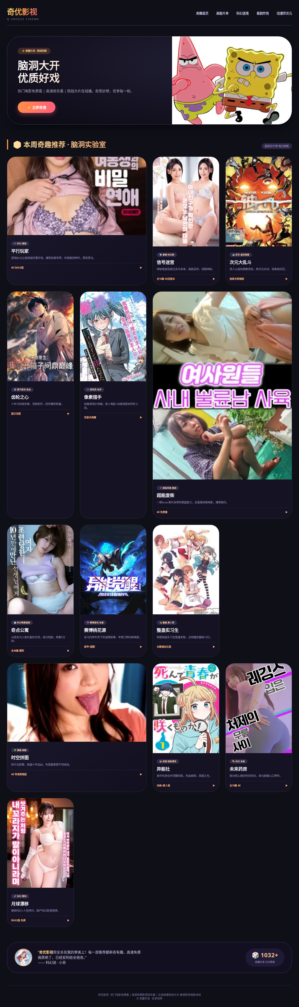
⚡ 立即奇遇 (36, 107)
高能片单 (222, 13)
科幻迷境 (242, 13)
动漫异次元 (284, 13)
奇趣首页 (202, 13)
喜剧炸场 (263, 13)
